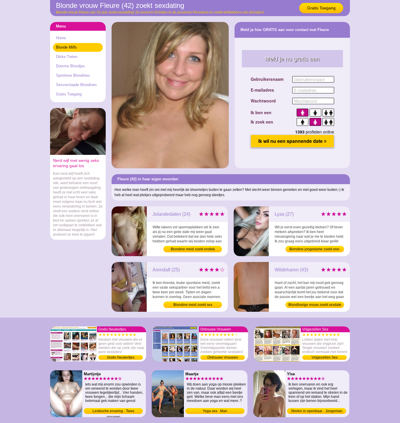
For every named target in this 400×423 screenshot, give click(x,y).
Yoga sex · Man (215, 411)
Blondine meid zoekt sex (192, 305)
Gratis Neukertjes (120, 357)
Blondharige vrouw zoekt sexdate (314, 305)
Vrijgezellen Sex (325, 357)
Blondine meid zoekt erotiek (193, 249)
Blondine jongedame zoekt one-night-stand (314, 249)
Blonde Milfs (66, 47)
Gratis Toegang (321, 8)
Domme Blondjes (70, 66)
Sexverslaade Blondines (76, 85)
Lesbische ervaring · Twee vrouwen (113, 411)
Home (61, 38)
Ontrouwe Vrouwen (222, 357)
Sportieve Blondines (73, 75)
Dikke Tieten (66, 56)
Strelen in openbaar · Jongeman (316, 411)
